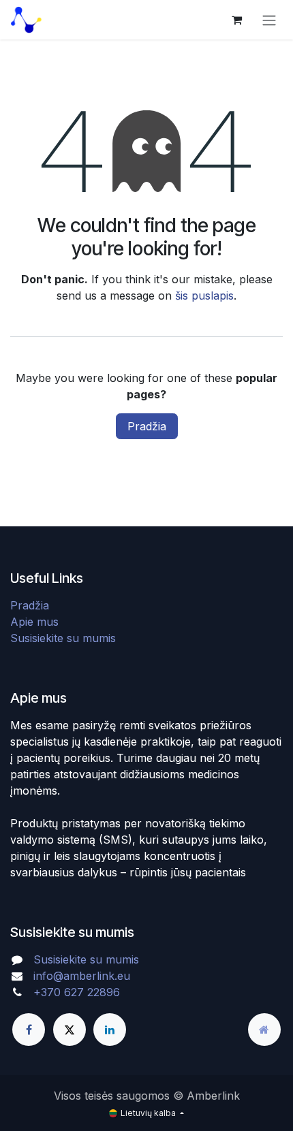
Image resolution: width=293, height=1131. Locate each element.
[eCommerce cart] (236, 19)
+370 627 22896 (76, 992)
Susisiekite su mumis (63, 638)
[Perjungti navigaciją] (269, 19)
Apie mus (34, 621)
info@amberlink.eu (81, 976)
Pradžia (146, 426)
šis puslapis (204, 295)
